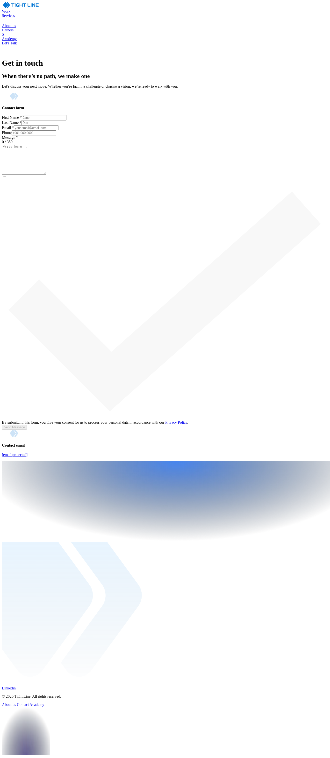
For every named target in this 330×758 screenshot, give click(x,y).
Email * (8, 128)
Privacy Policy (176, 422)
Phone (7, 133)
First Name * (12, 117)
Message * (10, 137)
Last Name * (12, 122)
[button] (165, 19)
